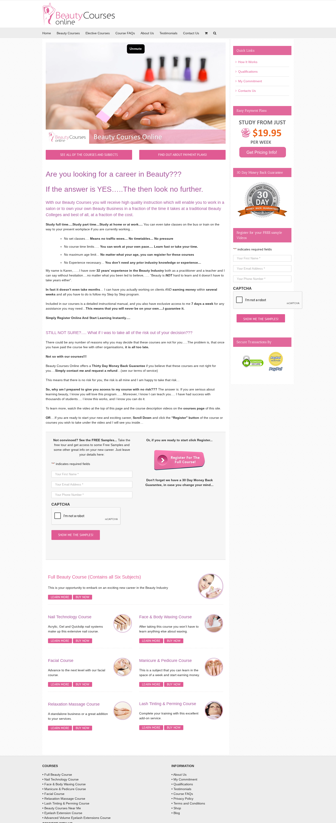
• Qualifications (182, 784)
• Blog (175, 813)
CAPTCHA (60, 504)
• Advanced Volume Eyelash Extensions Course (76, 818)
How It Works (247, 62)
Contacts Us (247, 91)
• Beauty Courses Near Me (61, 808)
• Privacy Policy (182, 798)
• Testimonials (181, 789)
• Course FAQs (182, 794)
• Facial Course (53, 794)
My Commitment (250, 81)
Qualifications (248, 71)
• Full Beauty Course (57, 774)
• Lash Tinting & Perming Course (65, 803)
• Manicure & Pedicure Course (64, 789)
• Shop (176, 808)
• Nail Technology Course (60, 779)
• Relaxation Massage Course (63, 798)
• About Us (179, 774)
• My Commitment (184, 779)
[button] (214, 33)
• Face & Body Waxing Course (64, 784)
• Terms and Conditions (188, 803)
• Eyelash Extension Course (62, 813)
